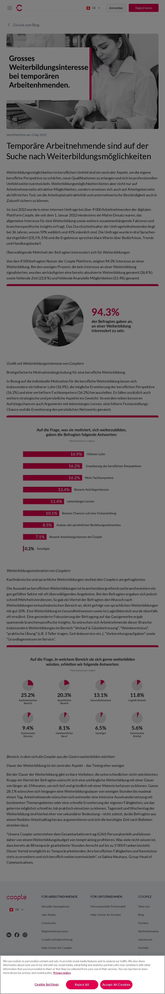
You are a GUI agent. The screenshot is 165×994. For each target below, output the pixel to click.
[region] (82, 974)
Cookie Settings (47, 984)
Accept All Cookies (116, 984)
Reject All (82, 984)
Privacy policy (62, 972)
